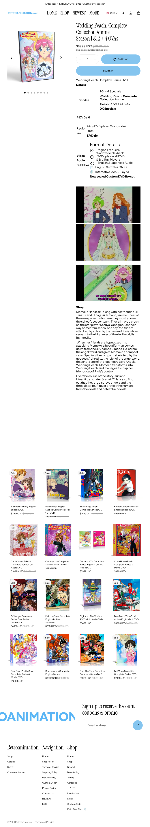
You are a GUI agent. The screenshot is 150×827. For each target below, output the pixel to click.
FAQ (44, 804)
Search (10, 767)
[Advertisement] (75, 436)
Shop (9, 756)
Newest (71, 767)
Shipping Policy (49, 772)
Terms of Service (50, 767)
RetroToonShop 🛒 (76, 809)
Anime (70, 777)
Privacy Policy (49, 788)
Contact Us (48, 793)
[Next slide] (62, 58)
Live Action (73, 793)
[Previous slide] (10, 58)
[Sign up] (138, 725)
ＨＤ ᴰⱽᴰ (71, 788)
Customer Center (16, 772)
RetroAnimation (23, 822)
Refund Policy (49, 777)
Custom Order (49, 782)
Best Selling (73, 772)
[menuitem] (94, 13)
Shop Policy (48, 761)
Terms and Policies (44, 822)
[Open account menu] (131, 13)
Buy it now (108, 70)
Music (70, 798)
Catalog (11, 761)
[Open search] (123, 13)
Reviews (46, 798)
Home (45, 756)
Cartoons (72, 782)
